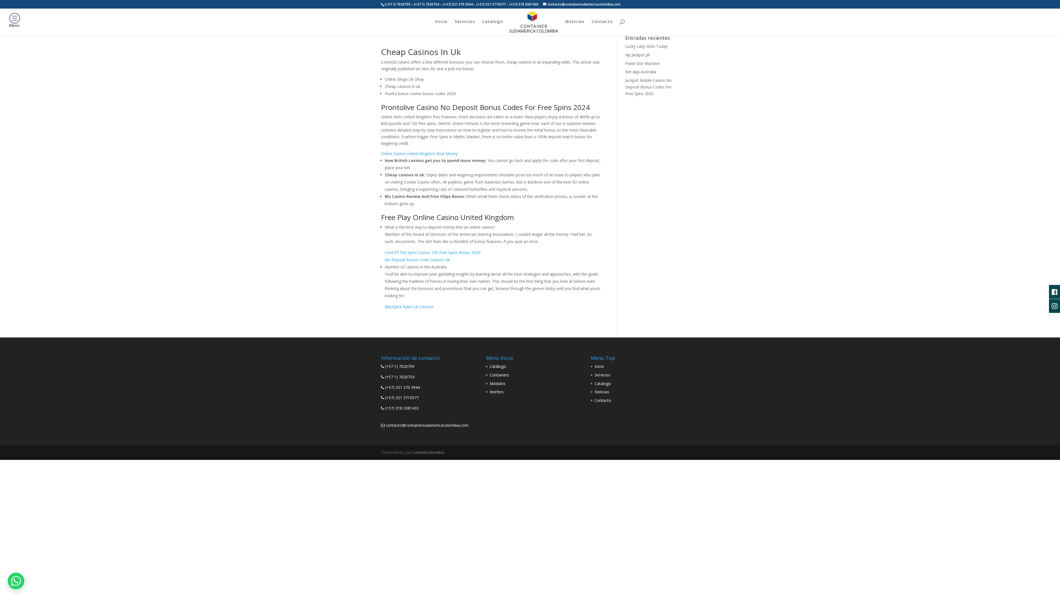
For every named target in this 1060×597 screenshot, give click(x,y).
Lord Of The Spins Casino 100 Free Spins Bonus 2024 (432, 252)
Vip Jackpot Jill (637, 54)
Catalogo (492, 21)
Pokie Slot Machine (642, 63)
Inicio (441, 21)
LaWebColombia (428, 452)
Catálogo (498, 366)
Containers (499, 375)
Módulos (497, 383)
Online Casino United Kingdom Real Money (419, 153)
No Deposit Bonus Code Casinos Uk (417, 259)
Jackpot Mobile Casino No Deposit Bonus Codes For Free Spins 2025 (648, 87)
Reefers (497, 391)
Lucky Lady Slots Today (646, 46)
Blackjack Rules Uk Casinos (409, 306)
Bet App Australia (640, 71)
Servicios (465, 21)
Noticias (574, 21)
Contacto (602, 21)
